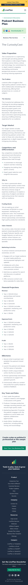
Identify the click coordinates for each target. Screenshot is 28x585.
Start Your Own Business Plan (14, 448)
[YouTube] (18, 575)
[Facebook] (12, 575)
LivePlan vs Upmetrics (14, 551)
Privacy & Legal (19, 581)
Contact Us (14, 503)
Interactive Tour (14, 481)
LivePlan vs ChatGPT (14, 549)
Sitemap (14, 536)
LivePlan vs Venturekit (14, 554)
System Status (14, 493)
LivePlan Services (14, 521)
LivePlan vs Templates (14, 544)
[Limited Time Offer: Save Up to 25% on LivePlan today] (14, 3)
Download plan (16, 31)
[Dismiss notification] (26, 2)
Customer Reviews (14, 486)
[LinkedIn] (15, 575)
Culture (14, 511)
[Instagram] (9, 575)
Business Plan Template (14, 533)
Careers (14, 506)
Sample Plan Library (14, 531)
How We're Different (14, 483)
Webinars (14, 524)
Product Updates (14, 488)
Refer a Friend (14, 528)
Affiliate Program (14, 526)
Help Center (14, 519)
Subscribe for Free (14, 570)
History (14, 508)
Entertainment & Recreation (12, 18)
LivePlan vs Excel (14, 546)
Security (14, 496)
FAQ (14, 491)
